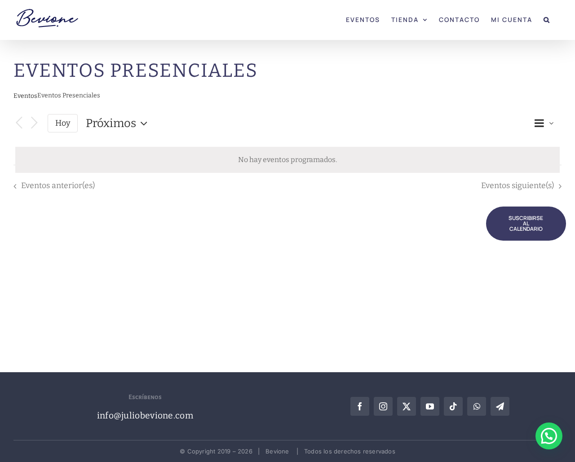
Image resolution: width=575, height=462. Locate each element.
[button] (547, 19)
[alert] (287, 160)
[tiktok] (453, 406)
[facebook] (359, 406)
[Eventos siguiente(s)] (34, 123)
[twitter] (406, 406)
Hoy (62, 123)
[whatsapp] (476, 406)
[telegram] (500, 406)
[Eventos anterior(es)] (18, 123)
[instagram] (383, 406)
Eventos (25, 96)
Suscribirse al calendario (526, 224)
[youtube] (429, 406)
